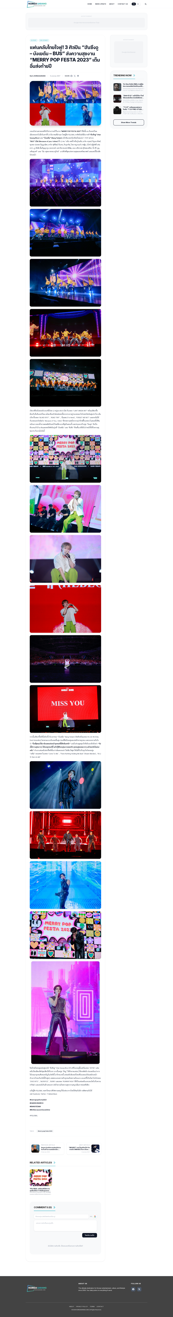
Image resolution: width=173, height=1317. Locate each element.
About (112, 4)
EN (138, 4)
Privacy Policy (82, 1306)
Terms (92, 1306)
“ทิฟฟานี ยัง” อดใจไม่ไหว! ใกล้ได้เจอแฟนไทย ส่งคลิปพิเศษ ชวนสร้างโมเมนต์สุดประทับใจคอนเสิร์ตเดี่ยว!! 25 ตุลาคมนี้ (133, 97)
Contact (100, 1306)
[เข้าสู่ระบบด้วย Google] (95, 1216)
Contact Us (123, 4)
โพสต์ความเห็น (89, 1235)
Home (90, 4)
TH (134, 4)
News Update (100, 4)
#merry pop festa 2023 (45, 1131)
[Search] (145, 4)
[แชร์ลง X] (75, 76)
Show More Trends (128, 122)
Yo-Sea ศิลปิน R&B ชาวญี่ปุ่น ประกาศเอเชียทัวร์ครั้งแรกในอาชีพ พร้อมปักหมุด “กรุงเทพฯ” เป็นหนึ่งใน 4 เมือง (133, 85)
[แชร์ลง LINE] (78, 76)
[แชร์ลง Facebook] (71, 76)
